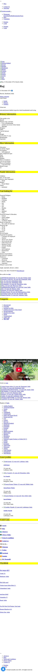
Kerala (5, 429)
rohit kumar (7, 465)
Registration (16, 16)
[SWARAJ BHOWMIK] (15, 397)
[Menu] (11, 11)
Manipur (6, 434)
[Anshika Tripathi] (18, 507)
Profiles (11, 16)
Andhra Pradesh (8, 406)
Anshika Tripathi (8, 510)
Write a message (4, 96)
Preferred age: (4, 225)
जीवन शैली (6, 319)
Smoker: (2, 231)
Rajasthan (6, 444)
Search (4, 525)
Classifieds (7, 19)
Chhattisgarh (7, 414)
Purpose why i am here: (6, 121)
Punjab (5, 442)
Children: (2, 176)
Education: (3, 147)
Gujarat (6, 420)
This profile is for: (5, 118)
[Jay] (11, 281)
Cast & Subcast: (4, 131)
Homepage (7, 14)
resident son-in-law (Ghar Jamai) (13, 309)
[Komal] (3, 64)
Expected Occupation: (6, 235)
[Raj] (11, 282)
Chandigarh (7, 412)
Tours (21, 16)
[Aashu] (11, 396)
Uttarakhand (7, 451)
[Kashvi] (3, 74)
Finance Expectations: (6, 254)
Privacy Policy (8, 660)
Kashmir (6, 428)
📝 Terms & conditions (7, 538)
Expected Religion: (5, 195)
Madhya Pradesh (8, 431)
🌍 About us (4, 532)
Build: (1, 156)
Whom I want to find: (6, 265)
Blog (5, 3)
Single (5, 314)
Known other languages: (7, 179)
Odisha (6, 440)
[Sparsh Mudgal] (17, 496)
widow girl (7, 317)
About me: (3, 107)
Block (18, 271)
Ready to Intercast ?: (5, 222)
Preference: (3, 257)
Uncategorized (8, 316)
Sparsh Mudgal (7, 499)
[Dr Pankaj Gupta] (13, 293)
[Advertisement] (19, 44)
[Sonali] (2, 72)
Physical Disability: (5, 163)
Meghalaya (7, 436)
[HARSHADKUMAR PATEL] (17, 389)
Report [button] (22, 271)
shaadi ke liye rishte (9, 313)
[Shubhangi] (4, 68)
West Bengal (7, 453)
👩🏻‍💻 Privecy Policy (5, 535)
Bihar (5, 410)
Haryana (6, 421)
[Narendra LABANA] (15, 279)
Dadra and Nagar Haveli (10, 415)
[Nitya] (10, 285)
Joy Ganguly (7, 476)
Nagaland (6, 437)
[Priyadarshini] (13, 284)
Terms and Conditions (10, 659)
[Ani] (2, 77)
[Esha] (2, 61)
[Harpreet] (11, 290)
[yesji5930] (11, 399)
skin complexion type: (6, 153)
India (9, 274)
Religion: (2, 128)
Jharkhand (6, 425)
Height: (2, 134)
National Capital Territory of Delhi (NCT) (15, 439)
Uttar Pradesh (7, 450)
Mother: (2, 182)
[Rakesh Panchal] (13, 295)
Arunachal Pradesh (9, 407)
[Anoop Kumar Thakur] (18, 484)
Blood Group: (4, 166)
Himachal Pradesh (9, 423)
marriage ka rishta (8, 308)
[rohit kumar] (16, 461)
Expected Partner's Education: (8, 214)
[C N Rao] (12, 388)
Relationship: (3, 137)
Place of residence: (5, 160)
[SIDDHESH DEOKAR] (15, 278)
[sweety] (3, 76)
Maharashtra (7, 433)
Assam (5, 409)
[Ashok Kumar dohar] (15, 386)
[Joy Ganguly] (17, 473)
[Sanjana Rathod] (5, 63)
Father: (2, 185)
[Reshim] (3, 66)
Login (5, 23)
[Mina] (2, 79)
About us (6, 656)
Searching (6, 8)
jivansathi (6, 306)
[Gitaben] (3, 71)
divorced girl (7, 305)
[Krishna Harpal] (15, 292)
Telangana (6, 447)
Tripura (6, 448)
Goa (5, 418)
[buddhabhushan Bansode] (15, 287)
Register (6, 22)
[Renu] (10, 393)
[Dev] (10, 289)
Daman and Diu (8, 417)
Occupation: (3, 150)
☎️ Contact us (4, 541)
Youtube (4, 556)
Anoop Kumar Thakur (9, 488)
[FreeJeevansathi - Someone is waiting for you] (5, 11)
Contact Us (7, 6)
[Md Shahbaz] (12, 391)
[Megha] (3, 69)
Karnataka (6, 426)
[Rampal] (13, 394)
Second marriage (8, 311)
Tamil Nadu (7, 445)
